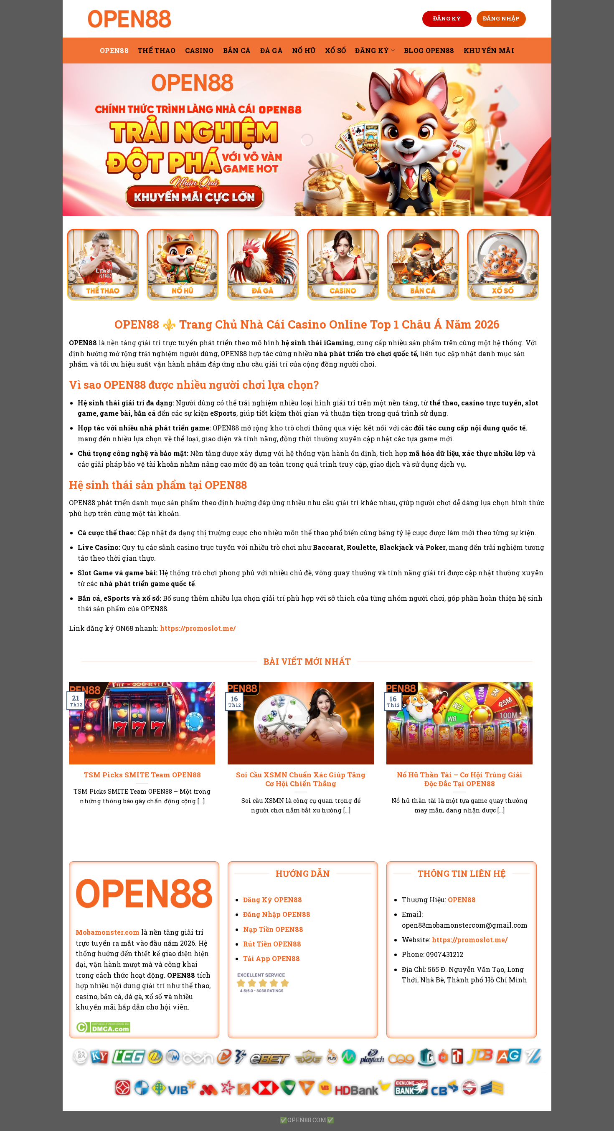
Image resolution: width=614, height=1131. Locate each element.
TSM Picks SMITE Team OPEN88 (142, 774)
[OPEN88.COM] (129, 19)
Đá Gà (271, 50)
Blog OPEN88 (429, 50)
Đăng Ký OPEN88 (272, 899)
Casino (199, 50)
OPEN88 (114, 50)
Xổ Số (335, 50)
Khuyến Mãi (489, 50)
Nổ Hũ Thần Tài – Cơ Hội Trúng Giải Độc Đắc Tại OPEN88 (460, 779)
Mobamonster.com (108, 932)
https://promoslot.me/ (198, 628)
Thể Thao (157, 50)
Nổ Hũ (304, 50)
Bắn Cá (237, 50)
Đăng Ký (372, 50)
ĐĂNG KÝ (447, 18)
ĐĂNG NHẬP (501, 18)
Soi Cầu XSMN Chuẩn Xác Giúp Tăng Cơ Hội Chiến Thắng (300, 779)
